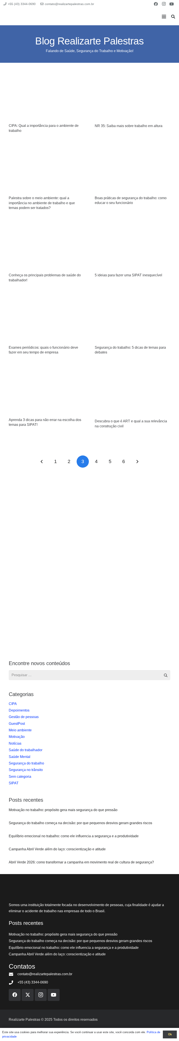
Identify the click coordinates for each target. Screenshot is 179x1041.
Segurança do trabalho (26, 763)
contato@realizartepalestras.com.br (44, 974)
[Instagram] (164, 4)
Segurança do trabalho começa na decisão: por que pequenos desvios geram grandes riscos (80, 941)
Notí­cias (15, 743)
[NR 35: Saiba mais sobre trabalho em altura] (132, 96)
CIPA (13, 704)
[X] (28, 995)
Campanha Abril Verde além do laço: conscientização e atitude (57, 954)
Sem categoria (20, 776)
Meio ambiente (20, 730)
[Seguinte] (137, 461)
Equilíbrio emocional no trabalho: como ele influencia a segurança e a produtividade (74, 947)
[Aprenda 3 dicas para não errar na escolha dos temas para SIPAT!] (46, 390)
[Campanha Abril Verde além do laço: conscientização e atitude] (89, 849)
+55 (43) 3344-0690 (32, 982)
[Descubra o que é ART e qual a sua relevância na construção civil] (132, 391)
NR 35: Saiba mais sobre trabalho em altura (128, 126)
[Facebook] (156, 4)
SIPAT (14, 783)
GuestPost (17, 723)
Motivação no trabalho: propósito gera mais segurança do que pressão (63, 934)
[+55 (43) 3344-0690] (13, 982)
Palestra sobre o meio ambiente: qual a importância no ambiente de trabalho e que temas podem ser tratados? (42, 203)
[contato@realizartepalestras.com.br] (13, 974)
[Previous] (42, 461)
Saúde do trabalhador (25, 750)
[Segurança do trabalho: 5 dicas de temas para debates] (132, 318)
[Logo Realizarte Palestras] (30, 16)
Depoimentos (19, 710)
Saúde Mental (19, 757)
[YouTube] (172, 4)
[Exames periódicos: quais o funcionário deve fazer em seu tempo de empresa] (46, 318)
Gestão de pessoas (24, 717)
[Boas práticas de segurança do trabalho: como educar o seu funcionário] (132, 169)
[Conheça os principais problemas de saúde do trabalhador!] (46, 246)
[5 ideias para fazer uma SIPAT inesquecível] (132, 246)
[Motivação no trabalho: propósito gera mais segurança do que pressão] (89, 810)
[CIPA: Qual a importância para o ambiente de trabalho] (46, 96)
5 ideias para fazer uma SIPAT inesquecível (128, 275)
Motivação (17, 737)
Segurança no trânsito (26, 770)
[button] (164, 16)
